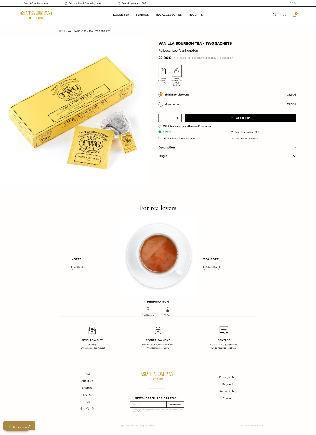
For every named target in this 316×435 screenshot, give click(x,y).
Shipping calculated (211, 57)
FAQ (87, 373)
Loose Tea (121, 14)
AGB (87, 401)
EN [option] (295, 3)
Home (62, 31)
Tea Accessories (169, 14)
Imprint (87, 394)
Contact (228, 398)
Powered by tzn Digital (251, 425)
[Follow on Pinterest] (93, 408)
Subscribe (175, 404)
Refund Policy (227, 391)
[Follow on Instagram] (87, 408)
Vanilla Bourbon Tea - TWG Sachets (89, 31)
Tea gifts (195, 14)
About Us (87, 381)
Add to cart (243, 117)
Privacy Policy (137, 411)
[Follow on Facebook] (81, 408)
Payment (227, 384)
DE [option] (291, 3)
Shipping (87, 387)
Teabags (142, 14)
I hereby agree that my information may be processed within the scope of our (158, 410)
